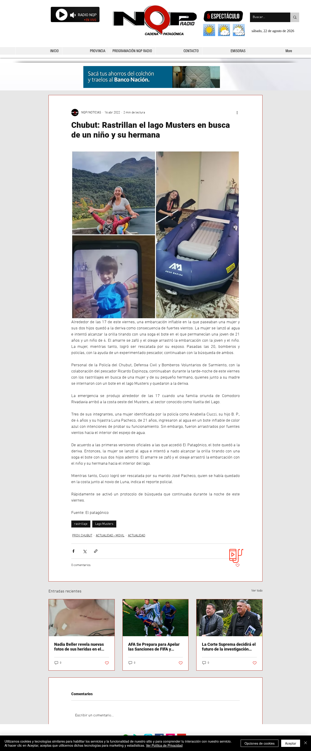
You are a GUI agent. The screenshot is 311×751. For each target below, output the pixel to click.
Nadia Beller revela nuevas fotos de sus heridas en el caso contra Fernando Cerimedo (79, 646)
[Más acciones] (237, 112)
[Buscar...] (294, 17)
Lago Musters (104, 524)
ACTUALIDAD (136, 536)
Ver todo (257, 591)
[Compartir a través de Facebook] (73, 551)
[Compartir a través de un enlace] (96, 551)
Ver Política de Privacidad (164, 745)
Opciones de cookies (260, 743)
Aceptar (290, 743)
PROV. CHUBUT (82, 536)
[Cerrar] (305, 743)
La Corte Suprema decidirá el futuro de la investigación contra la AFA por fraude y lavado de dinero (229, 646)
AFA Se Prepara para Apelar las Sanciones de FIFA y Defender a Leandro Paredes (154, 646)
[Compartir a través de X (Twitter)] (84, 551)
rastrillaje (80, 524)
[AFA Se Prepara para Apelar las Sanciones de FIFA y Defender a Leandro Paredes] (156, 617)
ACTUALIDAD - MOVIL (110, 536)
